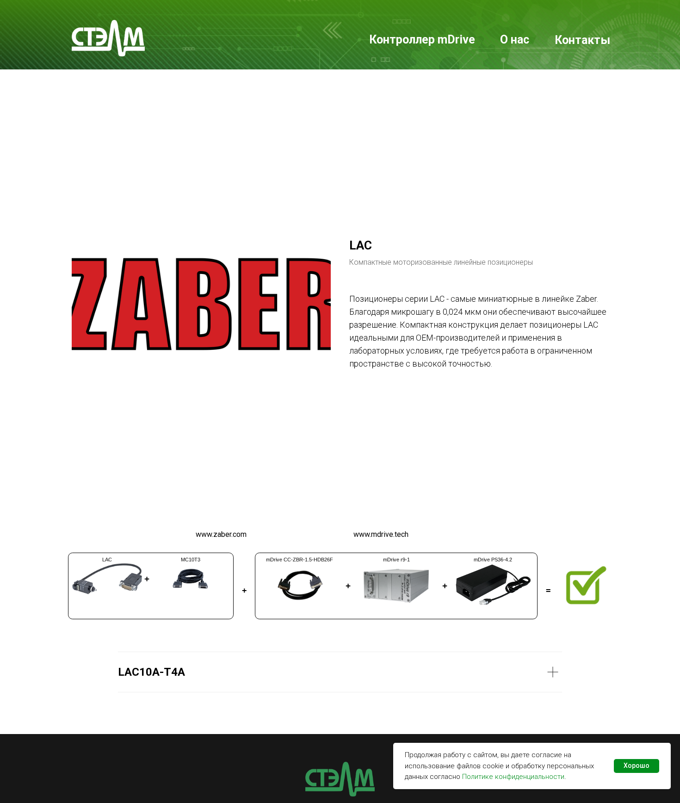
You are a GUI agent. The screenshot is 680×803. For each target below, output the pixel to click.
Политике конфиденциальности (513, 776)
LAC (107, 559)
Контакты (582, 40)
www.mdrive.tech (380, 534)
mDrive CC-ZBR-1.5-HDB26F (299, 559)
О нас (514, 39)
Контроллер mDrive (422, 39)
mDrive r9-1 (396, 559)
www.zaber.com (221, 534)
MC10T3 (190, 559)
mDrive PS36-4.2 (493, 559)
